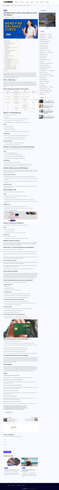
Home (4, 5)
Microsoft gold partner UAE (43, 70)
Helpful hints (7, 57)
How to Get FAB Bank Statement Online (45, 59)
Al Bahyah (50, 34)
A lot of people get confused (9, 60)
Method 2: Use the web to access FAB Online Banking (11, 47)
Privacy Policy (18, 485)
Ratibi (47, 83)
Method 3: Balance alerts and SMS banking (10, 50)
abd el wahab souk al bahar (43, 34)
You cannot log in (8, 64)
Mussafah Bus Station (51, 70)
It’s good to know (8, 52)
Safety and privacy (8, 46)
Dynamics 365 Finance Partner (44, 54)
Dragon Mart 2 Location (43, 52)
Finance (8, 5)
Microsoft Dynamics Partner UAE (44, 68)
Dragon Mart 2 (48, 50)
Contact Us (23, 485)
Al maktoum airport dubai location (44, 43)
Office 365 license (42, 83)
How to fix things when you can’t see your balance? (11, 62)
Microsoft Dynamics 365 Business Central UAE (46, 63)
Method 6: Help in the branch (8, 58)
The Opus (48, 88)
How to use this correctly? (9, 51)
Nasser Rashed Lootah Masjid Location (45, 81)
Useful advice (7, 49)
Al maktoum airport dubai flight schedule (45, 41)
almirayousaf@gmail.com (31, 488)
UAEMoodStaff (7, 471)
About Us (13, 485)
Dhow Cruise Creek (42, 50)
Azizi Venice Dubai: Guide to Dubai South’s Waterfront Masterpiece (46, 22)
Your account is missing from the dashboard (11, 65)
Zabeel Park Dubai (47, 92)
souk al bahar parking (42, 88)
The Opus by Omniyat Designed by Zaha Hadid (46, 90)
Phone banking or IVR (7, 53)
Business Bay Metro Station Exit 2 (44, 48)
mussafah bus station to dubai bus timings (45, 74)
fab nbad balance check (9, 412)
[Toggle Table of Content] (17, 41)
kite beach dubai (42, 61)
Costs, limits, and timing (8, 61)
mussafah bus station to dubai (43, 72)
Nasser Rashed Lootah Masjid (44, 79)
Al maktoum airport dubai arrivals (44, 39)
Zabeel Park (41, 92)
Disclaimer (9, 485)
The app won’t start (8, 63)
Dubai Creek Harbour (50, 52)
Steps (6, 48)
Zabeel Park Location (42, 94)
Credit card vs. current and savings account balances (11, 59)
